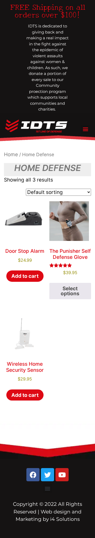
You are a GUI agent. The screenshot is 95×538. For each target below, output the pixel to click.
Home (11, 154)
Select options (70, 291)
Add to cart (25, 276)
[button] (85, 129)
